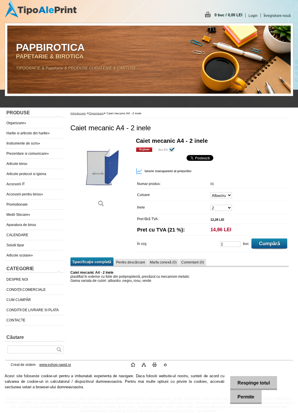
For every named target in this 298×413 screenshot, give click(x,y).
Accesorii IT (15, 184)
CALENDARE (17, 235)
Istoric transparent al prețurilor (168, 171)
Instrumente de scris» (23, 143)
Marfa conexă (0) (163, 262)
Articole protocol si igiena (26, 174)
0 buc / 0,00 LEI (228, 15)
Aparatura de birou (21, 225)
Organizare (96, 113)
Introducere (78, 113)
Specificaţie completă (91, 262)
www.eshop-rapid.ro (55, 365)
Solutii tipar (15, 245)
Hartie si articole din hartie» (28, 133)
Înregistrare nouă (277, 16)
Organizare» (16, 123)
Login (253, 16)
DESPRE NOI (17, 279)
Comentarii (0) (192, 262)
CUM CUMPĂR (18, 300)
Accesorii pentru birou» (24, 194)
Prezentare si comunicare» (27, 154)
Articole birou (16, 164)
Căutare (15, 337)
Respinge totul (253, 382)
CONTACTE (15, 320)
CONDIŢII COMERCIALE (26, 290)
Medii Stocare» (18, 215)
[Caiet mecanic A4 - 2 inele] (101, 174)
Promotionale (17, 204)
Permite (245, 396)
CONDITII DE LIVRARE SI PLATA (32, 310)
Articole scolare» (19, 255)
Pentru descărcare (130, 262)
